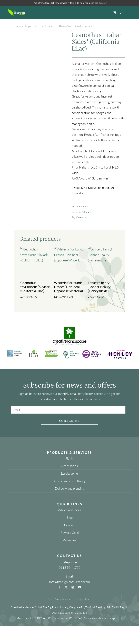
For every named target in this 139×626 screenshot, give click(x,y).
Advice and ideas (69, 510)
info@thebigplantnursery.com (69, 582)
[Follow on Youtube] (79, 587)
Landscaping (69, 473)
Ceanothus (81, 217)
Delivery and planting (69, 488)
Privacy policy (81, 599)
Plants (69, 458)
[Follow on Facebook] (59, 587)
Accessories (69, 466)
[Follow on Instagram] (73, 587)
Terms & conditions (58, 599)
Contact (69, 525)
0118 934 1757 (70, 567)
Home (18, 26)
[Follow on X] (66, 587)
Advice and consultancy (69, 481)
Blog (69, 517)
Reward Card (70, 533)
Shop (27, 26)
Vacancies (69, 540)
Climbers (37, 26)
